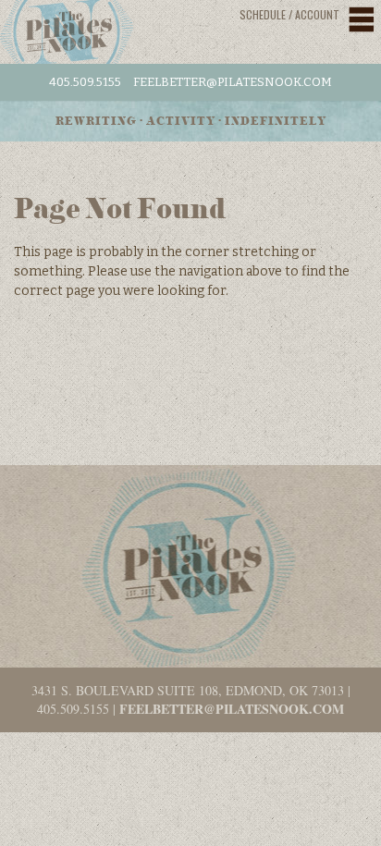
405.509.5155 (85, 82)
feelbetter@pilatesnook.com (232, 82)
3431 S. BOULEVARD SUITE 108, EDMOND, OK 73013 (187, 690)
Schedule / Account (289, 14)
